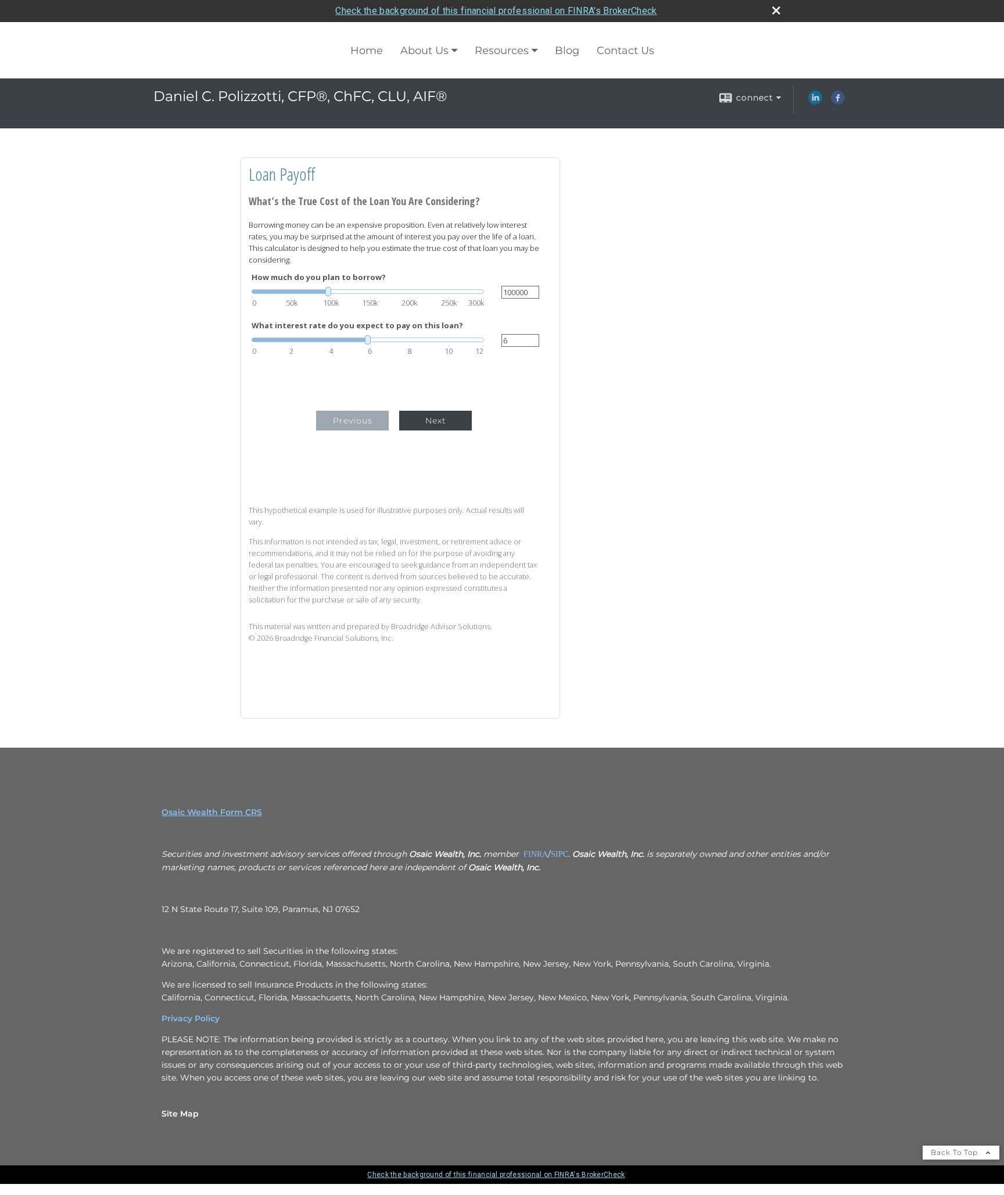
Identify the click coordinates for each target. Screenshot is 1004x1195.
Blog (567, 50)
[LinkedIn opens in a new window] (815, 101)
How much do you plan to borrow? (319, 277)
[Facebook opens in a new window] (838, 101)
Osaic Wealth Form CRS (212, 812)
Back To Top (955, 1152)
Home (366, 50)
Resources (502, 50)
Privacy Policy (191, 1018)
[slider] (368, 291)
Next (435, 420)
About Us (424, 50)
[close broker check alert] (776, 10)
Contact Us (625, 50)
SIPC (559, 854)
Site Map (180, 1113)
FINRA (535, 854)
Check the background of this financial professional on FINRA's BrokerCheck (496, 10)
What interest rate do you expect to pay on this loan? (357, 325)
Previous (352, 420)
